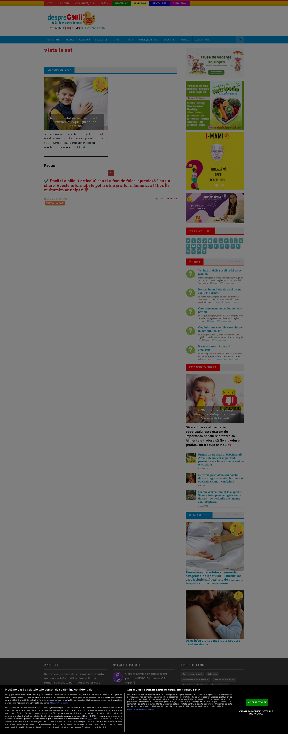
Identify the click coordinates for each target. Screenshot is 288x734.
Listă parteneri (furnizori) (140, 709)
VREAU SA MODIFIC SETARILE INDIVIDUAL (256, 712)
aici (90, 718)
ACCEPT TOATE (257, 702)
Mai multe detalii (59, 703)
